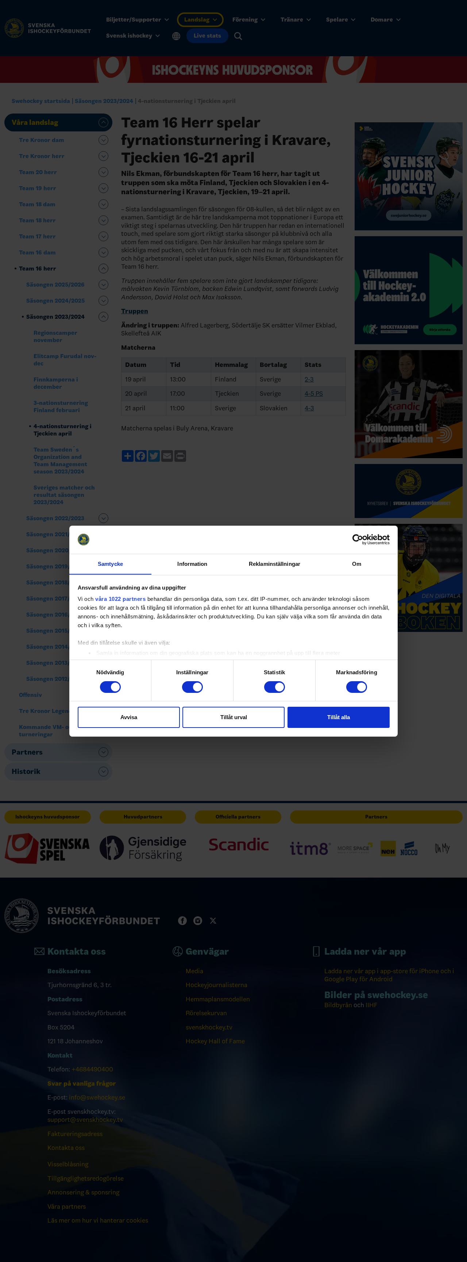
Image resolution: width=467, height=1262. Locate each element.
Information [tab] (192, 563)
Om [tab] (356, 563)
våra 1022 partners (120, 599)
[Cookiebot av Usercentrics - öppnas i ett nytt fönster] (358, 539)
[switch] (192, 687)
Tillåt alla (338, 717)
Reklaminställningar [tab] (274, 563)
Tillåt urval (233, 717)
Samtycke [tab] (110, 563)
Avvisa (128, 717)
